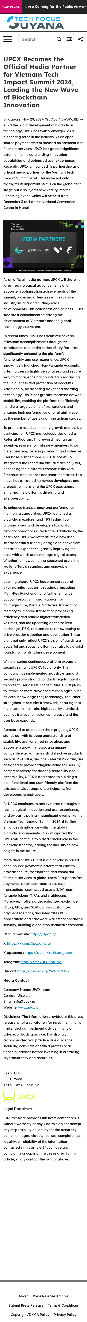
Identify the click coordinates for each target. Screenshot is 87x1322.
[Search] (59, 39)
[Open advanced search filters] (69, 39)
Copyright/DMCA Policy (30, 1315)
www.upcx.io (28, 1007)
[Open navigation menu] (7, 39)
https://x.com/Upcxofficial (29, 943)
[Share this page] (81, 39)
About (24, 1296)
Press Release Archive (50, 1296)
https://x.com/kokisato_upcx (49, 953)
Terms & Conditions (63, 1305)
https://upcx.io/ (43, 934)
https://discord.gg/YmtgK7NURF (44, 971)
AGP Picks (11, 7)
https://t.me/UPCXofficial (41, 962)
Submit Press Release (26, 1305)
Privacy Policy (65, 1315)
